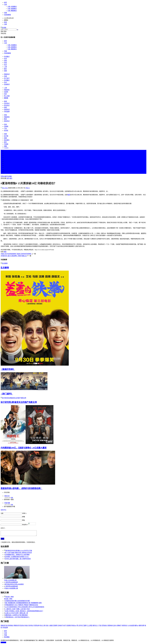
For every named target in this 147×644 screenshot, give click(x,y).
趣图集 (6, 98)
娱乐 (5, 68)
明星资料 (7, 90)
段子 (5, 163)
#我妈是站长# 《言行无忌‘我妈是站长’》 (17, 617)
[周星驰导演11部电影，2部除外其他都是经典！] (73, 468)
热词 (5, 58)
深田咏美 (110, 625)
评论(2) (28, 188)
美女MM (7, 496)
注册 (5, 24)
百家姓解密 (7, 14)
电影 (68, 194)
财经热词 (7, 109)
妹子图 (6, 136)
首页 (5, 2)
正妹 (114, 625)
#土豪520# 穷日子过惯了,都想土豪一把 (16, 613)
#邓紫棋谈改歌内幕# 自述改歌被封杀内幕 (17, 601)
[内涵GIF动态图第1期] (75, 572)
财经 (5, 107)
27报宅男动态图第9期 (11, 582)
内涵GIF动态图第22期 (11, 588)
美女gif (74, 625)
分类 (5, 4)
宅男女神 (36, 625)
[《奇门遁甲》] (73, 381)
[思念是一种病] (75, 597)
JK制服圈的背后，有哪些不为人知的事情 (17, 554)
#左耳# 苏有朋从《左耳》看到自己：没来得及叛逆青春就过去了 (24, 611)
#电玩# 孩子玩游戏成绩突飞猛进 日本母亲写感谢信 (16, 253)
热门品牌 (84, 625)
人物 (5, 66)
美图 (5, 138)
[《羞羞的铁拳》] (73, 318)
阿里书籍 (7, 503)
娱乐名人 (95, 625)
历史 (5, 94)
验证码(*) (25, 524)
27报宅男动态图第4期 (11, 586)
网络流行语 (4, 625)
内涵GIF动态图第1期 (10, 580)
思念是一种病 (8, 598)
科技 (5, 62)
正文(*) (3, 528)
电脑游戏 (7, 117)
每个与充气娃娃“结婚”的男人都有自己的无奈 (18, 552)
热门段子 (7, 78)
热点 (5, 64)
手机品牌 (7, 111)
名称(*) (24, 513)
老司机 (6, 130)
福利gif (136, 625)
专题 (5, 12)
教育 (5, 119)
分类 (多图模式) (12, 6)
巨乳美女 (104, 625)
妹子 (64, 625)
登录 (5, 22)
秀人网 (79, 625)
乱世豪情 (5, 268)
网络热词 (7, 74)
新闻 (5, 101)
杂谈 (47, 625)
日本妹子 (60, 625)
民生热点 (7, 105)
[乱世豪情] (73, 263)
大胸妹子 (119, 625)
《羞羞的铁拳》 (8, 369)
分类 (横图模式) (12, 10)
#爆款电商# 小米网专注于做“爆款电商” (16, 615)
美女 (5, 167)
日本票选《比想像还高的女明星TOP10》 (17, 556)
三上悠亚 (89, 625)
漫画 (5, 146)
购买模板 (7, 637)
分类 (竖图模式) (12, 8)
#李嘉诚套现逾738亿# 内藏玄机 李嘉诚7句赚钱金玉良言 (21, 605)
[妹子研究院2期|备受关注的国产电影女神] (73, 398)
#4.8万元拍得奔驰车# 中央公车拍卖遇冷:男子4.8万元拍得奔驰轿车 (24, 607)
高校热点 (7, 121)
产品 (99, 625)
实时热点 (7, 103)
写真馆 (6, 144)
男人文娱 (7, 96)
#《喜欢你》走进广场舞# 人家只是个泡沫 (17, 609)
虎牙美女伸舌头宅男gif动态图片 (14, 584)
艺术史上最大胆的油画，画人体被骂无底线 (18, 558)
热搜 (5, 76)
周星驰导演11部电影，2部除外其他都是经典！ (21, 488)
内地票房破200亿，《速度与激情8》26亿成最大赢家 (24, 448)
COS (5, 173)
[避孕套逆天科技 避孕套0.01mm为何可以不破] (75, 550)
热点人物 (42, 625)
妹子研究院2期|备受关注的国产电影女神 (19, 402)
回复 (12, 497)
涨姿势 (6, 92)
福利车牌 (141, 625)
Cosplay (6, 147)
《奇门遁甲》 (7, 394)
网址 (23, 520)
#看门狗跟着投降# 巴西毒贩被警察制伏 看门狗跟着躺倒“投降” (23, 603)
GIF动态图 (131, 625)
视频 (5, 71)
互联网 (6, 126)
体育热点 (124, 625)
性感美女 (10, 625)
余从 (6, 188)
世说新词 (7, 84)
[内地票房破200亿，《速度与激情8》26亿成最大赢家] (73, 424)
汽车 (5, 128)
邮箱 (23, 516)
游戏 (5, 60)
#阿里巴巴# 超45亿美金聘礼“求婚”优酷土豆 (14, 256)
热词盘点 (7, 56)
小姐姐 (51, 625)
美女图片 (7, 140)
